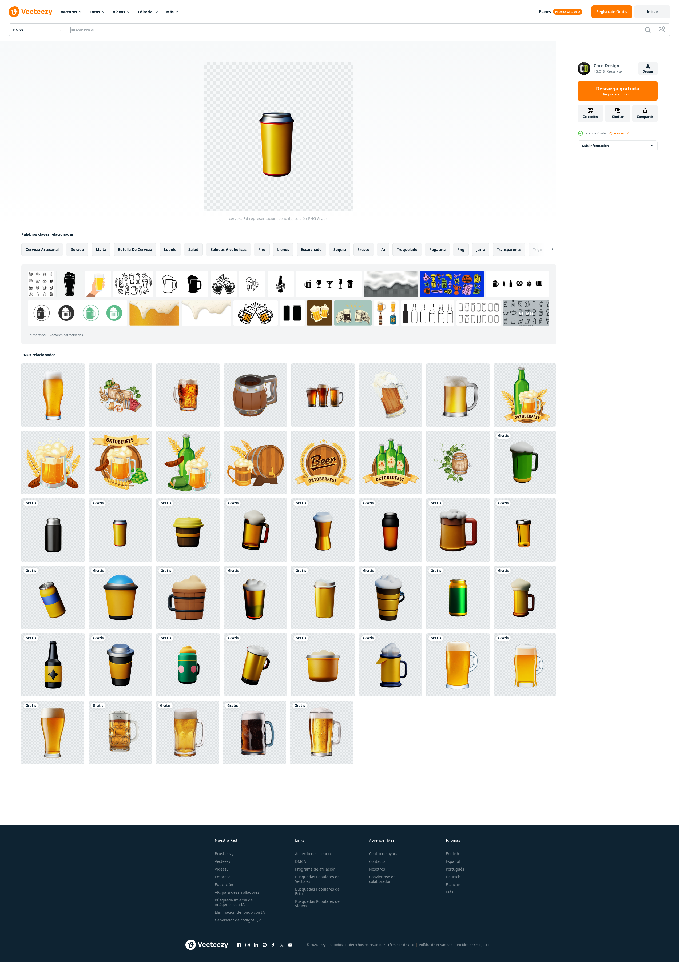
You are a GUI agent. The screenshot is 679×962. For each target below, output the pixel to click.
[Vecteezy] (30, 11)
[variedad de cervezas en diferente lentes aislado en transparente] (323, 395)
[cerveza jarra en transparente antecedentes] (458, 664)
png (460, 249)
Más (170, 11)
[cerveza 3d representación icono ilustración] (525, 462)
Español (453, 861)
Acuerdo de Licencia (313, 853)
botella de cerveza (135, 249)
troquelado (407, 249)
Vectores (69, 11)
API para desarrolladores (237, 892)
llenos (283, 249)
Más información (595, 145)
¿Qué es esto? (619, 133)
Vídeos (119, 11)
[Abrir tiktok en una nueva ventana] (273, 945)
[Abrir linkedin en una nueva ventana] (256, 945)
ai (383, 249)
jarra (480, 249)
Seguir (648, 71)
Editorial (145, 11)
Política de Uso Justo (473, 944)
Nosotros (377, 869)
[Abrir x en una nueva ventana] (282, 945)
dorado (77, 249)
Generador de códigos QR (238, 920)
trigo (537, 249)
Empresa (223, 876)
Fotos (95, 11)
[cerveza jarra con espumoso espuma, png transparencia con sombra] (458, 395)
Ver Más (526, 313)
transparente (509, 249)
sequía (339, 249)
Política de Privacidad (435, 944)
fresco (364, 249)
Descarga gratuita (617, 91)
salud (193, 249)
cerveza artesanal (42, 249)
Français (453, 884)
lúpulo (170, 249)
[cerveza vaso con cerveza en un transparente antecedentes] (53, 395)
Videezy (221, 869)
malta (101, 249)
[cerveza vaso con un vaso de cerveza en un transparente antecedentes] (52, 732)
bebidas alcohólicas (228, 249)
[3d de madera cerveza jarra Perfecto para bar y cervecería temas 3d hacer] (255, 395)
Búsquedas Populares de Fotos (317, 891)
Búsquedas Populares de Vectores (317, 879)
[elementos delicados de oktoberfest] (525, 395)
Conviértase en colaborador (382, 879)
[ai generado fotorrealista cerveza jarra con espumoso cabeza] (187, 732)
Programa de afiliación (315, 869)
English (452, 853)
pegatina (437, 249)
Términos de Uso (401, 944)
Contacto (377, 861)
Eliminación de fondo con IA (240, 912)
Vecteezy (222, 861)
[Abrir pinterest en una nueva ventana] (265, 945)
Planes (545, 11)
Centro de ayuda (384, 853)
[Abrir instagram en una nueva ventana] (247, 945)
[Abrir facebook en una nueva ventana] (239, 945)
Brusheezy (224, 853)
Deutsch (453, 876)
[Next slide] (547, 249)
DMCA (300, 861)
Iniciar (652, 11)
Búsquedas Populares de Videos (317, 903)
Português (455, 869)
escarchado (311, 249)
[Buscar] (648, 30)
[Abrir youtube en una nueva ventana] (290, 945)
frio (261, 249)
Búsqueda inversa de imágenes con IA (234, 902)
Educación (224, 884)
